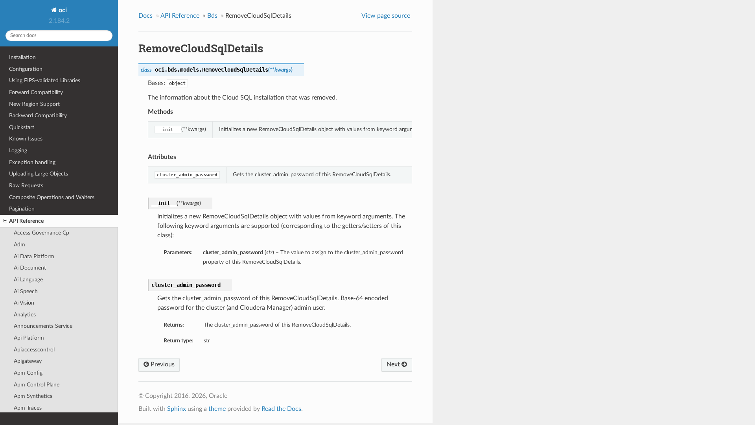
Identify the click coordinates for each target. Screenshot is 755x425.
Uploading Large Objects (38, 174)
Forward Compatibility (36, 92)
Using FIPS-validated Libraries (44, 80)
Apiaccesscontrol (34, 350)
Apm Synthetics (33, 396)
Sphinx (176, 409)
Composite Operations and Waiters (51, 197)
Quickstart (21, 127)
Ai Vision (24, 303)
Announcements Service (43, 326)
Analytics (25, 315)
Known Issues (25, 139)
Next (394, 364)
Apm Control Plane (36, 385)
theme (217, 409)
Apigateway (28, 361)
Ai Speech (26, 291)
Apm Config (28, 373)
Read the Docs (281, 409)
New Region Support (34, 104)
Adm (19, 245)
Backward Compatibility (38, 115)
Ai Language (28, 280)
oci (62, 10)
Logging (18, 150)
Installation (22, 57)
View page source (385, 16)
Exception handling (32, 162)
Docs (145, 16)
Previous (162, 364)
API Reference (26, 221)
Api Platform (29, 338)
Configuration (25, 69)
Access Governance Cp (41, 233)
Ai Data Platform (34, 256)
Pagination (22, 209)
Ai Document (30, 268)
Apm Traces (28, 408)
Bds (212, 16)
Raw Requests (26, 185)
